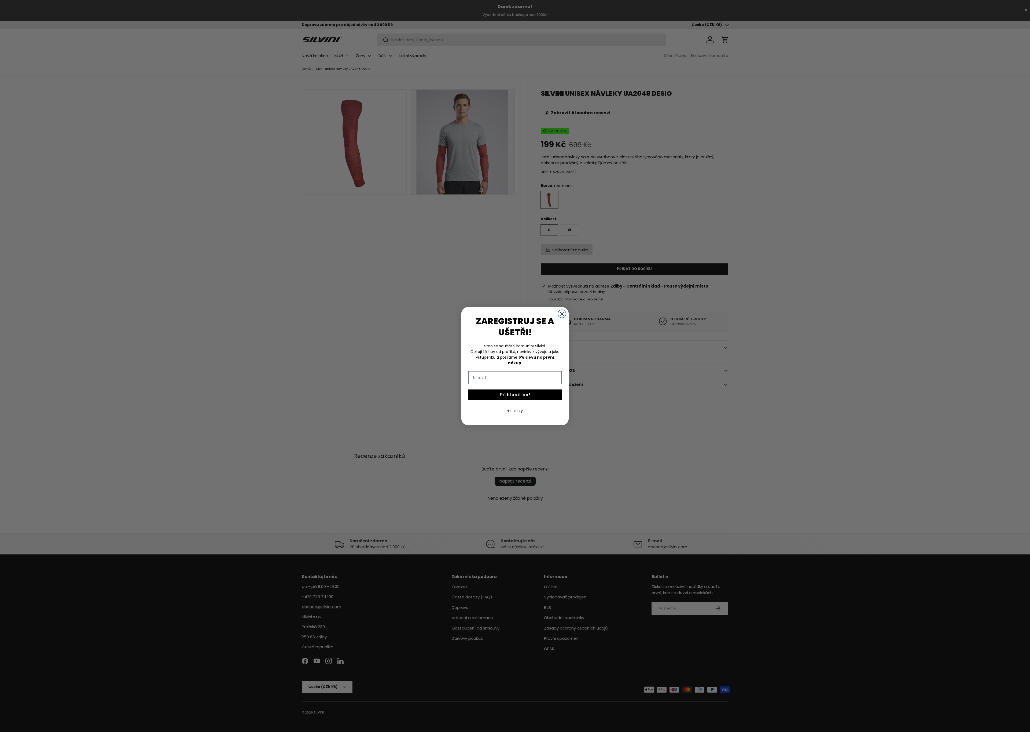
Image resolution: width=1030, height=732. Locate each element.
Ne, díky (515, 411)
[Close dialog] (562, 314)
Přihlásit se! (515, 394)
